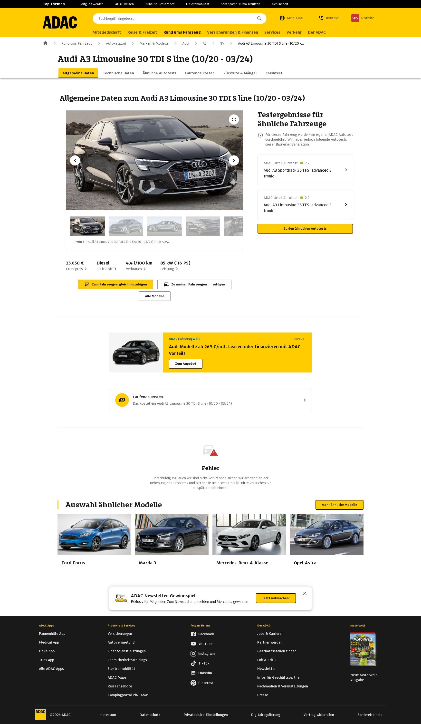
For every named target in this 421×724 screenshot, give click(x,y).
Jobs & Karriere (269, 633)
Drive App (47, 651)
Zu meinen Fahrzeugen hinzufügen (198, 284)
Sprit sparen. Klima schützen (240, 4)
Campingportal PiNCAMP (128, 695)
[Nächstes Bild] (234, 160)
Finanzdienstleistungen (127, 651)
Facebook (206, 634)
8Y (222, 43)
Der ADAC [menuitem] (317, 32)
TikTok (204, 663)
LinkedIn (205, 673)
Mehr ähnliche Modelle (339, 505)
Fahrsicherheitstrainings (127, 660)
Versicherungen (120, 633)
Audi (185, 43)
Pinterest (206, 683)
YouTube (205, 644)
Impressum (107, 715)
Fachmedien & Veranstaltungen (282, 686)
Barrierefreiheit (369, 715)
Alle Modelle (154, 296)
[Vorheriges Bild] (75, 160)
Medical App (49, 642)
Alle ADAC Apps (51, 668)
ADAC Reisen (124, 4)
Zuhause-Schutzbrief (159, 4)
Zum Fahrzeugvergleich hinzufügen (119, 284)
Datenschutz (150, 715)
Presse (262, 695)
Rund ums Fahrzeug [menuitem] (182, 32)
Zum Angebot (185, 364)
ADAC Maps (117, 677)
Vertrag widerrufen (319, 715)
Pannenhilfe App (52, 633)
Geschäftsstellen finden (277, 651)
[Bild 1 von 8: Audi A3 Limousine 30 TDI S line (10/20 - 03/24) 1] (87, 226)
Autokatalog (116, 43)
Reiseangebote (120, 686)
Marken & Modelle (154, 43)
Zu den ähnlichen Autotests (305, 228)
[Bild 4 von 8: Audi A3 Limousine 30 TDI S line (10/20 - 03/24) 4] (203, 226)
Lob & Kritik (267, 660)
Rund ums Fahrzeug (76, 43)
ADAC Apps (46, 625)
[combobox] (180, 18)
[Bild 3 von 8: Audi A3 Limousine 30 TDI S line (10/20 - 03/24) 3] (164, 226)
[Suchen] (259, 18)
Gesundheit (280, 4)
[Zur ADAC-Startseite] (60, 22)
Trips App (46, 660)
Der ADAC (263, 625)
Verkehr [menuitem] (294, 32)
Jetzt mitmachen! (276, 598)
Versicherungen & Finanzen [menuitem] (232, 32)
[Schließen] (305, 593)
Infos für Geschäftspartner (279, 677)
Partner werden (269, 642)
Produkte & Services (121, 625)
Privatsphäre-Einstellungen (206, 715)
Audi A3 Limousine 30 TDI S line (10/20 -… (271, 43)
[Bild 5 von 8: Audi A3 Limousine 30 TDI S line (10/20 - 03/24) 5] (241, 226)
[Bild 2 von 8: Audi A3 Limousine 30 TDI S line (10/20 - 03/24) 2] (126, 226)
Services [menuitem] (272, 32)
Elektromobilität (197, 4)
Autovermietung (121, 642)
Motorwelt (357, 625)
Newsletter (266, 668)
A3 (205, 43)
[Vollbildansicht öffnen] (234, 119)
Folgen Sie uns (200, 625)
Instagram (206, 653)
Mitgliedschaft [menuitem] (107, 32)
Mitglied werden (92, 4)
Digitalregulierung (265, 715)
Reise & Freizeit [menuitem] (142, 32)
